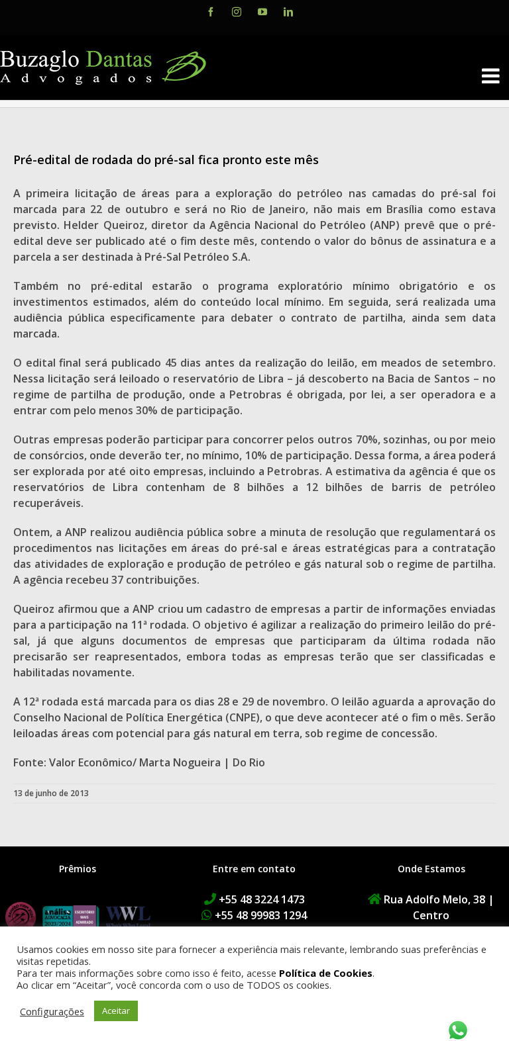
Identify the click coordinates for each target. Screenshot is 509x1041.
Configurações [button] (52, 1011)
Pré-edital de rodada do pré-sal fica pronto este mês (166, 159)
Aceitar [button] (116, 1011)
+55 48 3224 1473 (262, 899)
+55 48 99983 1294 (261, 915)
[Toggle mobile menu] (492, 76)
